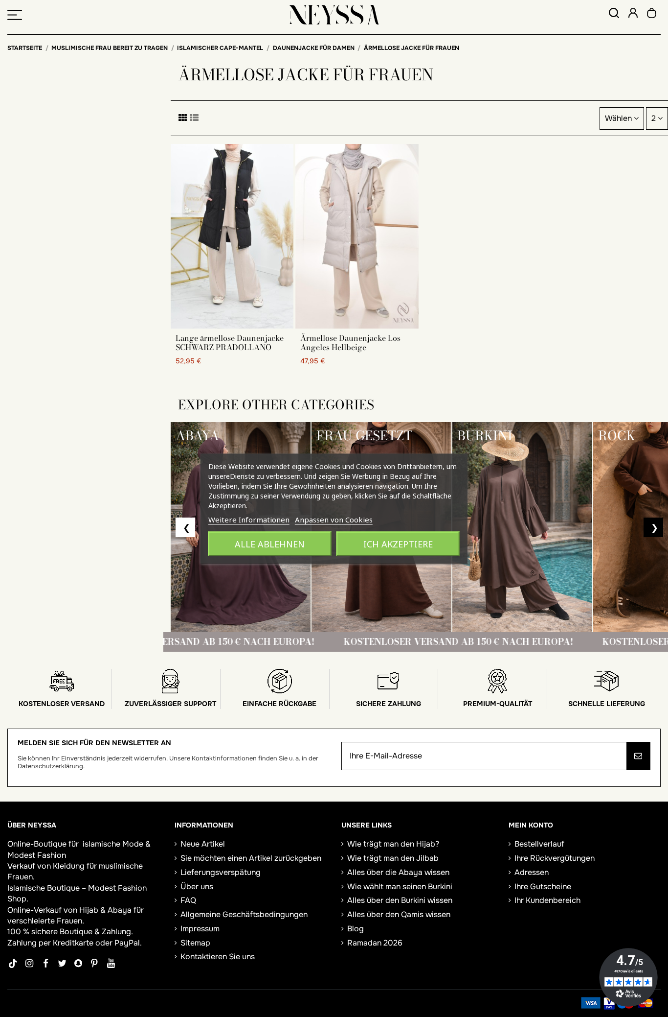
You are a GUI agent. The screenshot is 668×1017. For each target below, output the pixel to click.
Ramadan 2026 (374, 943)
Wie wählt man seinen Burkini (399, 886)
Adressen (531, 872)
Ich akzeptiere (398, 543)
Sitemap (195, 943)
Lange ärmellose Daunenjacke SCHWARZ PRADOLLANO (230, 342)
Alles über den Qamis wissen (398, 914)
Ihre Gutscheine (542, 886)
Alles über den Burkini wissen (399, 900)
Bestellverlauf (539, 844)
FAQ (188, 900)
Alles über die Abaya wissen (398, 872)
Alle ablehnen (270, 543)
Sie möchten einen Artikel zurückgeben (250, 858)
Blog (355, 928)
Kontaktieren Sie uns (217, 956)
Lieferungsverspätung (220, 872)
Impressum (200, 928)
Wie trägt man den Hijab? (393, 844)
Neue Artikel (202, 844)
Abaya (120, 910)
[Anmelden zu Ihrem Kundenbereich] (633, 14)
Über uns (196, 886)
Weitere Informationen (248, 519)
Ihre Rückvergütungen (554, 858)
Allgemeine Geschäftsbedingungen (244, 914)
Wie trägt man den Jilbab (393, 858)
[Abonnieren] (638, 756)
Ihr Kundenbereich (547, 900)
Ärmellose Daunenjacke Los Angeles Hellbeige (350, 342)
